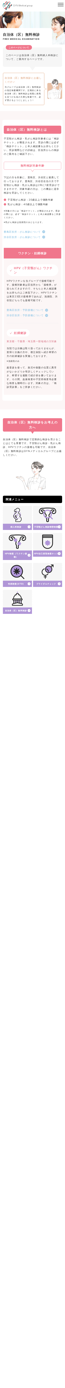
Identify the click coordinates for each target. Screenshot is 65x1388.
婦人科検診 (15, 527)
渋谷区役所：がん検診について (22, 237)
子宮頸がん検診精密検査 (46, 527)
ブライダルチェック (46, 584)
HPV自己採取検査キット (46, 553)
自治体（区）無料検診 (16, 610)
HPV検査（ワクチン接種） (16, 555)
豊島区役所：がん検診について (22, 231)
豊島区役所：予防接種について (25, 309)
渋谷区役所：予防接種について (25, 315)
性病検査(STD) (16, 584)
